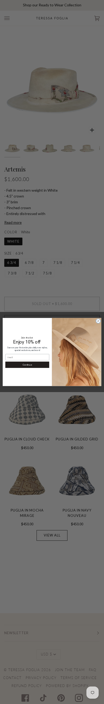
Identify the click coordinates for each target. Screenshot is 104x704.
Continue (27, 364)
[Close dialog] (98, 321)
